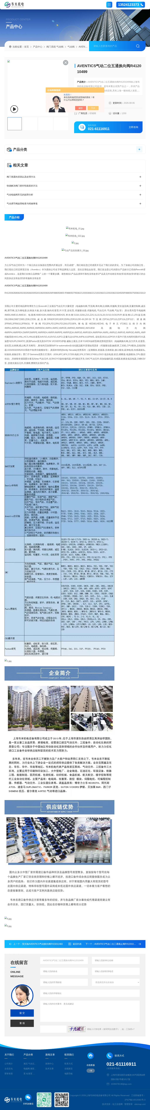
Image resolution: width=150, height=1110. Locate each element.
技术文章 (49, 1068)
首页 (26, 46)
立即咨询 (133, 127)
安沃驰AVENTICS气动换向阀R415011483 (42, 944)
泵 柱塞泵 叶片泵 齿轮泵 (30, 1073)
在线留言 (68, 1068)
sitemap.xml (139, 1104)
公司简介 (9, 1063)
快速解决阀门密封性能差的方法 (22, 185)
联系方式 (68, 1063)
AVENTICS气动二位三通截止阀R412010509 (115, 944)
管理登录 (128, 1104)
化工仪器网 (117, 1104)
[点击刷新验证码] (77, 1029)
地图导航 (68, 1073)
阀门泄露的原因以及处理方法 (21, 177)
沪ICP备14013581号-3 (135, 1100)
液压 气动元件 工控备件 (30, 1063)
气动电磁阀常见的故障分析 (20, 194)
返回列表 (77, 944)
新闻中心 (49, 1063)
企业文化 (9, 1068)
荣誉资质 (9, 1073)
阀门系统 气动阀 (54, 46)
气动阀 (71, 46)
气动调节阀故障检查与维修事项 (22, 203)
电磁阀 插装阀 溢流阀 (30, 1068)
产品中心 (37, 46)
